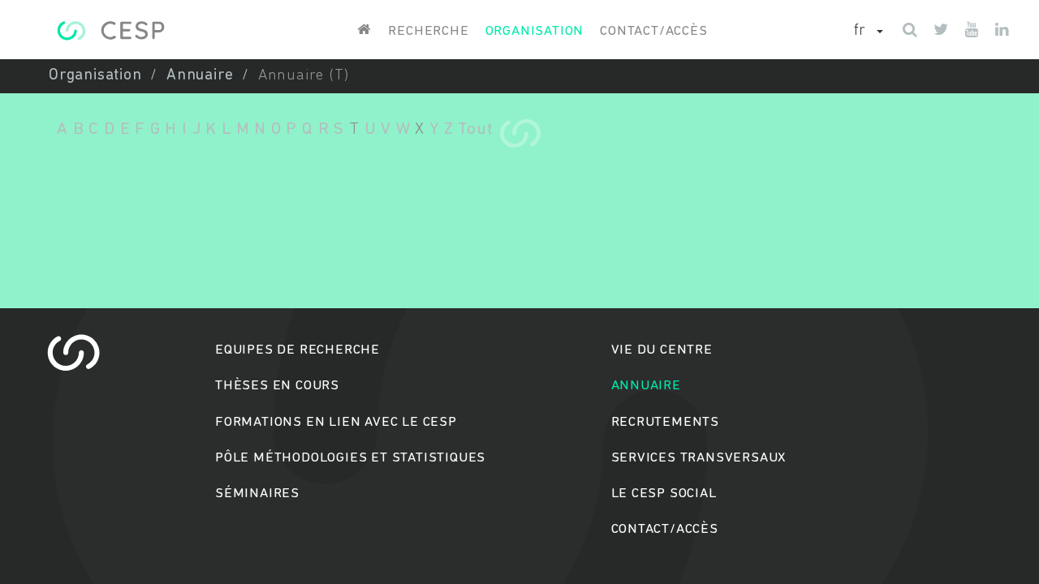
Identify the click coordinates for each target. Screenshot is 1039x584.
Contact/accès (653, 31)
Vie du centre (662, 350)
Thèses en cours (277, 386)
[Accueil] (111, 30)
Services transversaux (699, 458)
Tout (475, 129)
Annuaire (199, 76)
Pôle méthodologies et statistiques (350, 458)
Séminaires (257, 493)
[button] (868, 31)
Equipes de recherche (297, 350)
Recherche (428, 31)
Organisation (534, 31)
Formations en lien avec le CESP (336, 422)
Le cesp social (664, 493)
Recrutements (665, 422)
